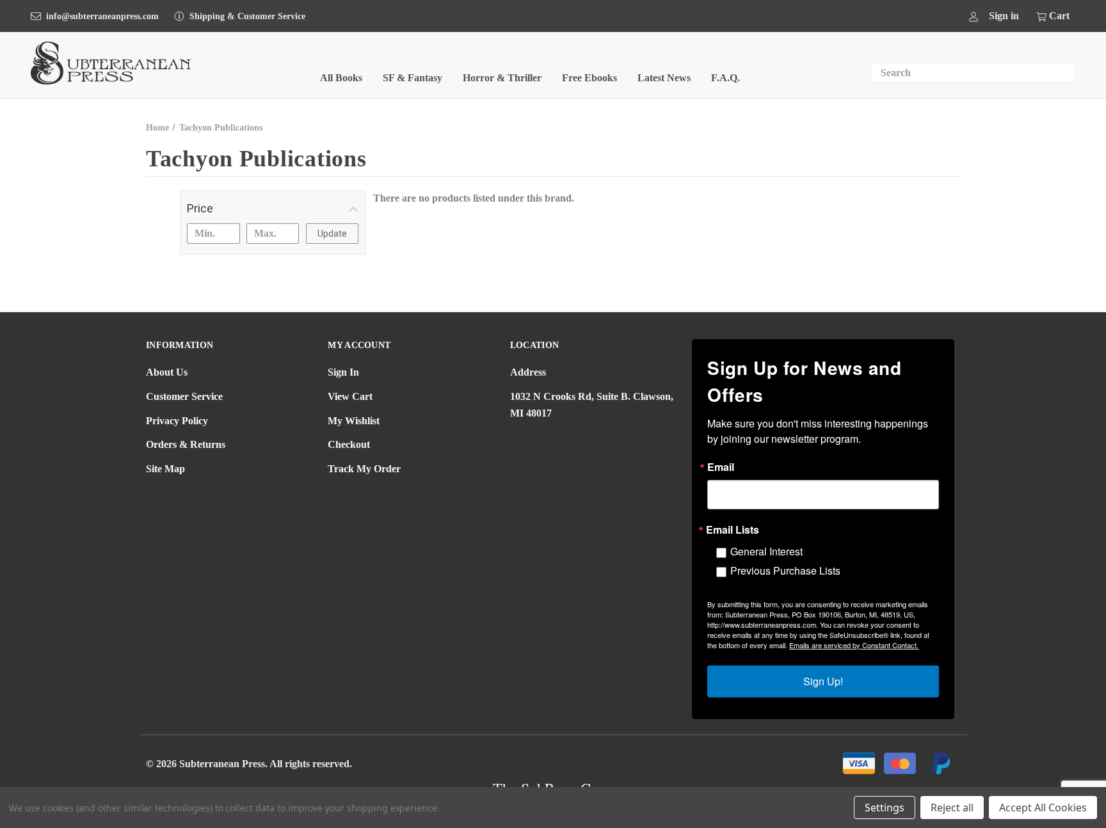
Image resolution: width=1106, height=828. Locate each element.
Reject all (952, 807)
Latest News (664, 77)
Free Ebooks (589, 77)
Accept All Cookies (1043, 807)
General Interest (766, 551)
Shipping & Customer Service (247, 16)
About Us (167, 372)
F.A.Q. (725, 77)
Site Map (165, 468)
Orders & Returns (185, 444)
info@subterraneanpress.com (102, 16)
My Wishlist (354, 420)
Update (332, 233)
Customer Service (184, 396)
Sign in (1004, 15)
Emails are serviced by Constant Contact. (853, 645)
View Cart (350, 396)
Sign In (343, 372)
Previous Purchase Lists (785, 570)
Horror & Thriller (502, 77)
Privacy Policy (177, 420)
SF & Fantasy (412, 77)
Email (720, 467)
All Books (341, 77)
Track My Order (364, 468)
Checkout (349, 444)
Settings (884, 807)
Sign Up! (823, 681)
